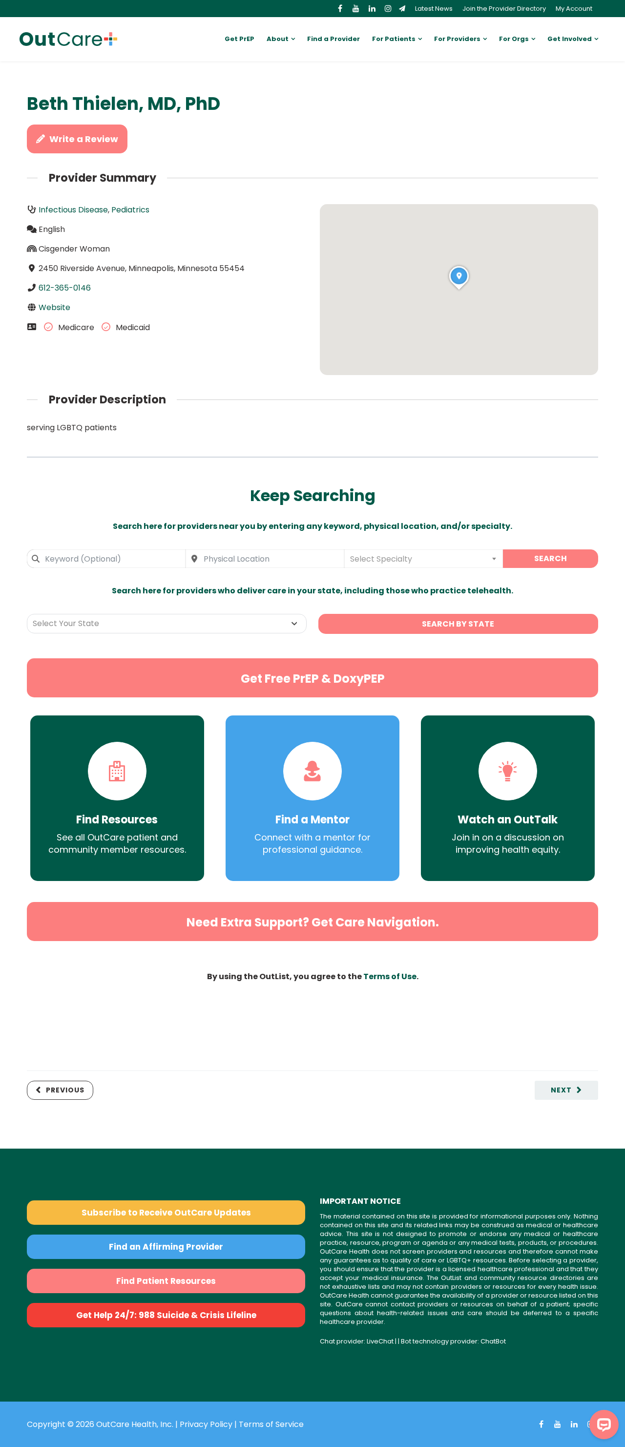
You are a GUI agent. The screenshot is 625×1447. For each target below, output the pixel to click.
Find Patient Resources (166, 1281)
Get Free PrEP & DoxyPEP (313, 679)
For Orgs (514, 38)
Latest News (434, 8)
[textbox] (423, 558)
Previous (65, 1090)
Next (561, 1090)
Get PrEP (239, 38)
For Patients (394, 38)
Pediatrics (130, 209)
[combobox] (106, 558)
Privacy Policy (206, 1424)
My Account (574, 8)
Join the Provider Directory (504, 8)
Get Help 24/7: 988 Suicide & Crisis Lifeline (166, 1315)
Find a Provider (333, 38)
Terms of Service (271, 1424)
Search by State (458, 623)
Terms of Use (390, 976)
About (278, 38)
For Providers (457, 38)
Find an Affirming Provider (166, 1247)
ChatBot (493, 1341)
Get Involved (569, 38)
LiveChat (380, 1341)
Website (54, 307)
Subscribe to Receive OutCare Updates (166, 1212)
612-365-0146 (65, 288)
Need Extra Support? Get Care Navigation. (313, 922)
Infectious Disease (73, 209)
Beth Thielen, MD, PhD (123, 103)
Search (550, 558)
